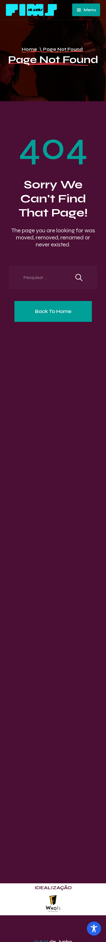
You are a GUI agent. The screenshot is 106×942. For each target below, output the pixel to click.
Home (29, 49)
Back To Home (53, 311)
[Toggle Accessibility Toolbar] (94, 928)
